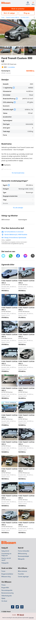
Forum (3, 571)
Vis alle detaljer (18, 208)
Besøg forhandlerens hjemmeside (15, 238)
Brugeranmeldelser (7, 574)
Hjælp (3, 598)
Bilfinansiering (22, 554)
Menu (33, 4)
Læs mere (31, 617)
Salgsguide (4, 563)
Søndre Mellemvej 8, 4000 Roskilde (15, 235)
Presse (3, 585)
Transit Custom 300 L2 (12, 17)
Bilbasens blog (6, 576)
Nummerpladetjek (23, 556)
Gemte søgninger (23, 576)
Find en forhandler (23, 551)
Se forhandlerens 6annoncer (14, 232)
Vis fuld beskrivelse (18, 173)
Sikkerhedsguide (6, 596)
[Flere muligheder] (34, 17)
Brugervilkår (5, 587)
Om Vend (4, 601)
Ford (2, 17)
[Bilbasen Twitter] (17, 606)
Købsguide (21, 559)
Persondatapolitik (6, 590)
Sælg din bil (5, 551)
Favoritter (21, 574)
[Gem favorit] (33, 22)
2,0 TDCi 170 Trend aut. (27, 17)
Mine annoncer (22, 571)
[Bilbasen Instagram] (21, 606)
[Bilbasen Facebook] (12, 606)
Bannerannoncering (7, 593)
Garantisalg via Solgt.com (6, 554)
